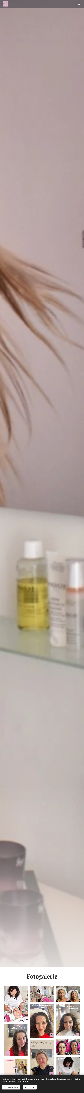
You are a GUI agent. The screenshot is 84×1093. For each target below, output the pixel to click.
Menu (79, 4)
